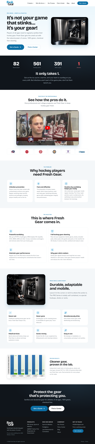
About (73, 3)
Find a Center (61, 3)
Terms (86, 441)
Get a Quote (82, 3)
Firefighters (45, 427)
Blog (68, 3)
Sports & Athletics (47, 424)
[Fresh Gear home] (10, 3)
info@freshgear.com (78, 424)
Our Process (51, 3)
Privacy (82, 441)
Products (30, 3)
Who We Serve (40, 3)
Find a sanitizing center (79, 427)
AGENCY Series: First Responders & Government (33, 431)
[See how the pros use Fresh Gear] (47, 127)
